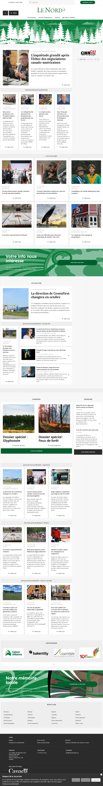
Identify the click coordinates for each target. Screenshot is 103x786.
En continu (32, 17)
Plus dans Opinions (88, 452)
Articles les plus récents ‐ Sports (36, 523)
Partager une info (77, 262)
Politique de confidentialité (10, 784)
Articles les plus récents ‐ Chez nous (36, 465)
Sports (57, 17)
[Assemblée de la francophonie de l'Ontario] (64, 653)
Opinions (88, 399)
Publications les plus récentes (36, 90)
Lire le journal (69, 17)
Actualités (36, 283)
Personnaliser (85, 780)
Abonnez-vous (88, 2)
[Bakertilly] (39, 653)
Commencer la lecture (77, 684)
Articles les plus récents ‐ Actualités (36, 324)
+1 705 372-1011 (42, 753)
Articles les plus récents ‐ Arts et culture (36, 581)
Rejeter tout (76, 780)
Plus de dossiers (36, 451)
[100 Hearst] (89, 652)
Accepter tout (96, 780)
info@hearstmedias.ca (72, 753)
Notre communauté (45, 17)
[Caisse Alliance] (13, 653)
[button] (14, 13)
